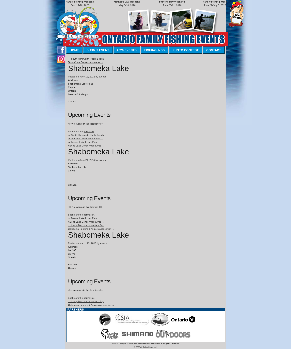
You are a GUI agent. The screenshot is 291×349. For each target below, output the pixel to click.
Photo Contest (185, 50)
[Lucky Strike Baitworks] (110, 340)
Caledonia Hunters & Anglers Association (91, 228)
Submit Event (98, 50)
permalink (89, 131)
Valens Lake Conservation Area (86, 145)
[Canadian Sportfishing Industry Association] (132, 325)
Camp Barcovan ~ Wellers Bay (86, 225)
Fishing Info (154, 50)
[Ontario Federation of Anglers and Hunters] (105, 325)
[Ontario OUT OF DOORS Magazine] (172, 340)
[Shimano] (137, 340)
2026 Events (127, 50)
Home (74, 50)
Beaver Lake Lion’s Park (82, 142)
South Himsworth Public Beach (86, 58)
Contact (213, 50)
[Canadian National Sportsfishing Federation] (160, 325)
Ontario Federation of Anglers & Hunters (161, 344)
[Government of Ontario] (183, 325)
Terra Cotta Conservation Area (85, 62)
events (102, 76)
